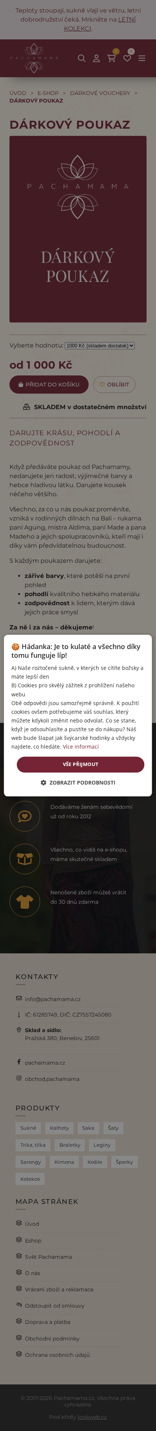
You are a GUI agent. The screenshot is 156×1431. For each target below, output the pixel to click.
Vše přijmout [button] (81, 764)
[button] (78, 782)
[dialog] (78, 715)
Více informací (81, 746)
